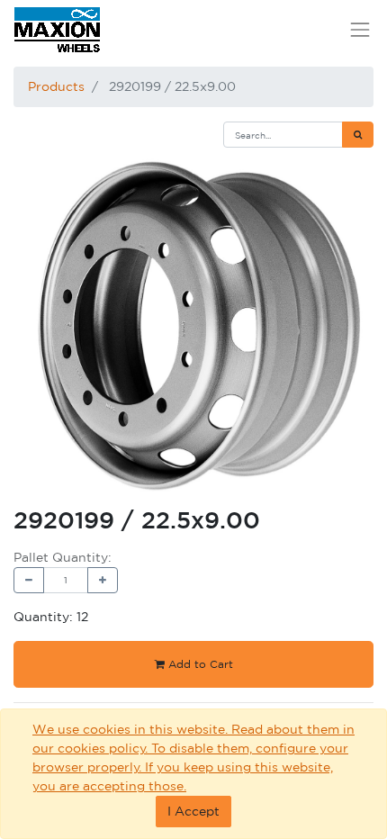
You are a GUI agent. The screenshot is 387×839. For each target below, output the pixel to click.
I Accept (193, 811)
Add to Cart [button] (199, 664)
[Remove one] (29, 580)
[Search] (358, 135)
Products (56, 86)
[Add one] (102, 580)
